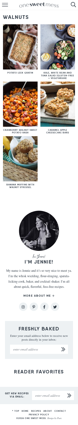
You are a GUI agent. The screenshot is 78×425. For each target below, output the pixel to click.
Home (25, 411)
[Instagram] (23, 306)
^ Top (15, 411)
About (47, 411)
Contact (60, 411)
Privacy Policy (39, 414)
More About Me (37, 295)
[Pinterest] (34, 306)
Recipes (36, 411)
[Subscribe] (63, 349)
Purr (59, 418)
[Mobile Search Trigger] (75, 5)
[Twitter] (55, 306)
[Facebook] (44, 306)
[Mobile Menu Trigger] (3, 5)
